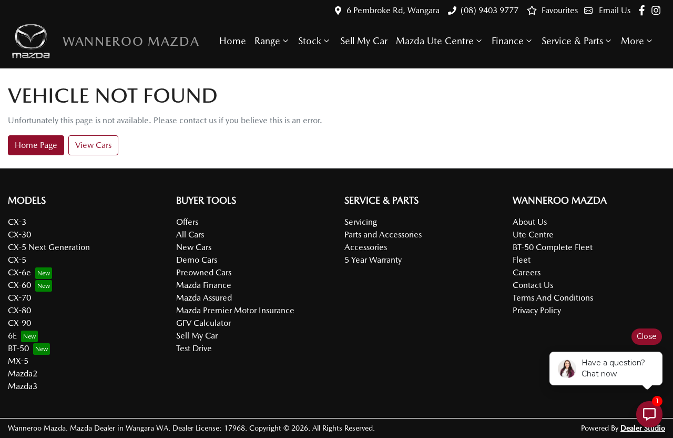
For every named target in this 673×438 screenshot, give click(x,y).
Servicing (360, 222)
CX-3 (17, 222)
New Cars (193, 247)
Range (267, 40)
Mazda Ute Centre (435, 40)
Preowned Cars (203, 272)
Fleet (522, 260)
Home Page (36, 145)
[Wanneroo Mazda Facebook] (644, 10)
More (632, 40)
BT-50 (18, 348)
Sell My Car (364, 40)
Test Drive (194, 348)
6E (12, 336)
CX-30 (19, 235)
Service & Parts (572, 40)
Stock (309, 40)
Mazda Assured (204, 298)
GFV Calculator (203, 323)
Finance (508, 40)
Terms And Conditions (553, 298)
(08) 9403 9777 (489, 10)
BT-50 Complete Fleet (553, 247)
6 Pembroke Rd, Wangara (393, 10)
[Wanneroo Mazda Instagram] (658, 10)
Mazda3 (22, 386)
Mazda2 (22, 374)
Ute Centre (533, 235)
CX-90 (19, 323)
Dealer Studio (642, 428)
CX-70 (19, 298)
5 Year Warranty (373, 260)
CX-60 (19, 285)
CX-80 (19, 310)
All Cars (190, 235)
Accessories (365, 247)
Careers (527, 272)
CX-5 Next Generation (49, 247)
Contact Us (533, 285)
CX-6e (19, 272)
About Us (530, 222)
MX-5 (18, 361)
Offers (187, 222)
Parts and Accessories (383, 235)
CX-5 (17, 260)
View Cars (93, 145)
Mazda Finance (203, 285)
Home (232, 40)
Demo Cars (196, 260)
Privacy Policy (537, 310)
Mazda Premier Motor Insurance (235, 310)
